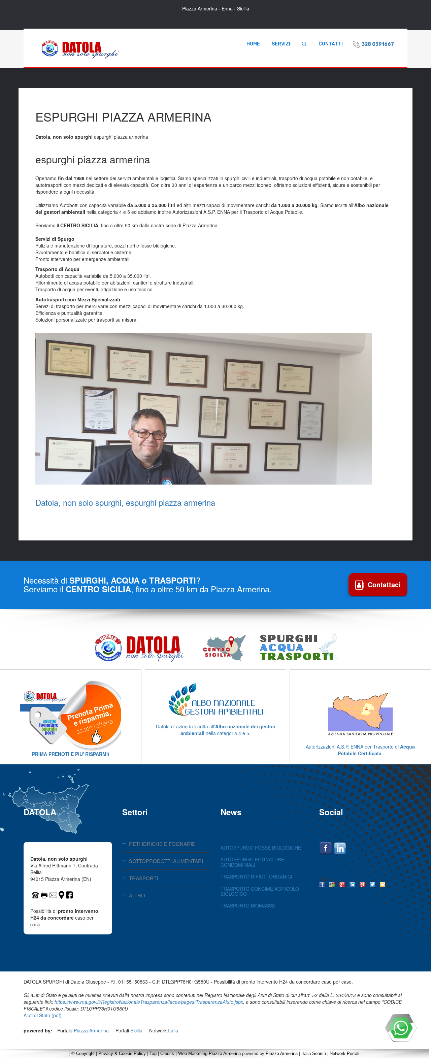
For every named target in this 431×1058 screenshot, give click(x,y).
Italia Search (313, 1053)
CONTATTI (331, 44)
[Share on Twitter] (372, 884)
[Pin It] (362, 884)
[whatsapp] (401, 1028)
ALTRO (137, 895)
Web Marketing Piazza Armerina (209, 1053)
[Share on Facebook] (322, 884)
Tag (153, 1053)
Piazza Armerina (91, 1030)
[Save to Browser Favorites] (382, 884)
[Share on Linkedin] (352, 884)
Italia (173, 1030)
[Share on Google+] (342, 884)
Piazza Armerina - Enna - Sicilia (215, 8)
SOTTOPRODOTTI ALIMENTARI (166, 860)
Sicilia (136, 1030)
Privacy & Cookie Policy (122, 1053)
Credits (167, 1053)
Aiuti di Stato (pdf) (43, 1015)
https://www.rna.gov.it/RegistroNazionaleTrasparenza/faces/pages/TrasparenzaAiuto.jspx (149, 1001)
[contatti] (53, 894)
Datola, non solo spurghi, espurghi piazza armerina (125, 502)
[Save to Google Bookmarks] (332, 884)
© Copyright (83, 1053)
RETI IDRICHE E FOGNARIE (162, 843)
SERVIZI (281, 44)
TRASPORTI (143, 878)
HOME (253, 44)
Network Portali (344, 1053)
